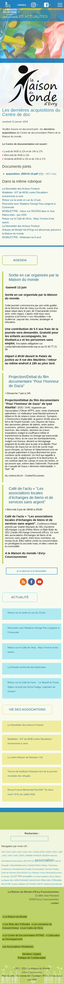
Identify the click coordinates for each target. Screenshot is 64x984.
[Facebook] (31, 581)
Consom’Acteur (34, 865)
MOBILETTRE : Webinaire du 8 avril (21, 237)
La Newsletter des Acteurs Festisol (20, 188)
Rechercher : (32, 833)
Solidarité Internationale (52, 884)
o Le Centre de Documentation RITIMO (23, 935)
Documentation (38, 869)
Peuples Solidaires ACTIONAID (23, 884)
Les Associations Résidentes (17, 946)
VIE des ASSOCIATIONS (27, 709)
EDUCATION (22, 873)
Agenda (21, 5)
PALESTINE (6, 884)
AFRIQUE (37, 855)
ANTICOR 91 (28, 861)
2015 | (20, 852)
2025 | (16, 855)
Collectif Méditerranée (18, 865)
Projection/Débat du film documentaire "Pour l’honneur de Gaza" (34, 381)
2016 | (25, 852)
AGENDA (20, 260)
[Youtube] (39, 581)
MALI (12, 880)
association (44, 860)
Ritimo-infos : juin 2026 (14, 214)
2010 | (4, 852)
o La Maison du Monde (14, 916)
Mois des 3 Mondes (51, 880)
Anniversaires (17, 861)
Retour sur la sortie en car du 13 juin (21, 200)
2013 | (9, 852)
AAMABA (29, 855)
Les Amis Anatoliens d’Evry (43, 876)
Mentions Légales (31, 954)
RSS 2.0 (47, 975)
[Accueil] (6, 4)
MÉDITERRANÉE (22, 880)
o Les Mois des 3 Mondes (16, 924)
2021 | (55, 852)
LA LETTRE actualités (21, 876)
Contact (36, 975)
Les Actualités (32, 16)
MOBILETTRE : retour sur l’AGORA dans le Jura (28, 211)
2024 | (10, 855)
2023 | (4, 855)
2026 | (22, 855)
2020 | (49, 852)
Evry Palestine (33, 873)
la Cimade (5, 876)
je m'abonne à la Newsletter (31, 571)
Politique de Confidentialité (32, 957)
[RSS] (23, 581)
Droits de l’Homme (8, 873)
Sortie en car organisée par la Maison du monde (34, 277)
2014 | (15, 852)
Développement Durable (22, 869)
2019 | (42, 852)
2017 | (31, 852)
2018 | (37, 852)
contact (55, 903)
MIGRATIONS (35, 880)
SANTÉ (40, 884)
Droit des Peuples (52, 869)
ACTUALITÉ (20, 597)
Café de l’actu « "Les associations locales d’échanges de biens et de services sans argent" (31, 495)
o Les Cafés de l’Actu (31, 928)
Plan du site (8, 975)
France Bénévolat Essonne (51, 873)
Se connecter (23, 975)
